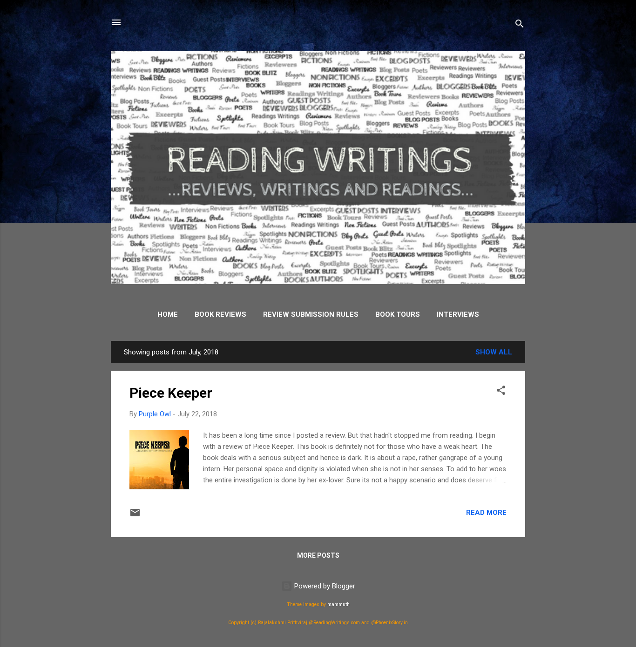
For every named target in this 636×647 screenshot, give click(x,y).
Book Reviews (220, 314)
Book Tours (397, 314)
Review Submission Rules (311, 314)
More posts (318, 555)
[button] (501, 392)
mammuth (338, 604)
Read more (486, 512)
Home (167, 314)
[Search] (519, 25)
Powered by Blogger (323, 586)
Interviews (458, 314)
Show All (493, 352)
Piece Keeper (170, 393)
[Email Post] (135, 516)
